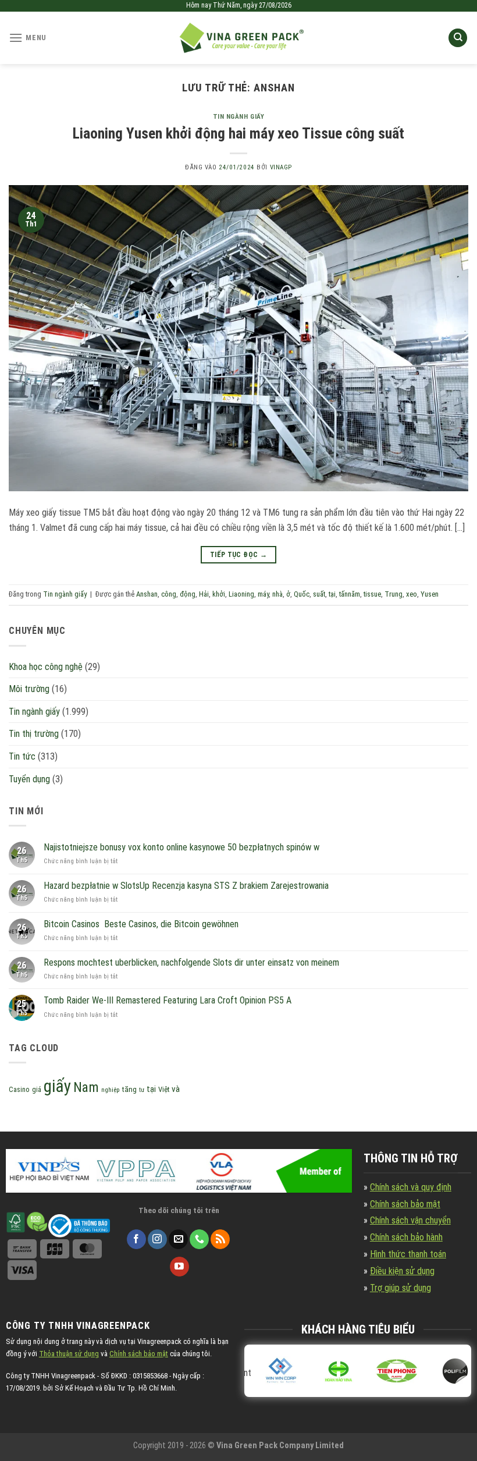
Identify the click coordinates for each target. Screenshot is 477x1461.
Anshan (147, 594)
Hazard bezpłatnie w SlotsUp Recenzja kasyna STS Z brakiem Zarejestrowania (186, 885)
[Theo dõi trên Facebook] (136, 1239)
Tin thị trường (34, 733)
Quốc (301, 594)
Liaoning (241, 594)
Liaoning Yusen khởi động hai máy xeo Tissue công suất (238, 133)
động (187, 594)
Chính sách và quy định (410, 1187)
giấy (57, 1086)
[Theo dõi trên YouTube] (179, 1266)
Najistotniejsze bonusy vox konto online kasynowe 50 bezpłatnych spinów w (181, 847)
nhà (277, 594)
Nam (86, 1087)
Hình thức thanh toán (408, 1254)
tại (332, 594)
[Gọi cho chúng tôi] (199, 1239)
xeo (411, 594)
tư (141, 1090)
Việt (163, 1089)
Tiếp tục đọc (238, 555)
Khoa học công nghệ (46, 666)
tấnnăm (349, 594)
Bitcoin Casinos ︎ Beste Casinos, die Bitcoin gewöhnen (141, 924)
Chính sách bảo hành (406, 1237)
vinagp (281, 167)
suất (319, 594)
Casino (19, 1090)
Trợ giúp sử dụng (400, 1287)
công (168, 594)
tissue (372, 594)
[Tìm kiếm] (457, 38)
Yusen (430, 594)
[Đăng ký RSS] (220, 1239)
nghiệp (110, 1090)
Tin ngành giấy (239, 116)
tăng (129, 1089)
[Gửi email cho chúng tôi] (178, 1239)
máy (263, 594)
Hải (204, 594)
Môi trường (29, 688)
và (176, 1089)
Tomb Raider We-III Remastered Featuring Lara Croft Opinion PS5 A (167, 1000)
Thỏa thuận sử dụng (69, 1353)
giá (36, 1090)
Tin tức (22, 756)
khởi (218, 594)
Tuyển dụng (29, 779)
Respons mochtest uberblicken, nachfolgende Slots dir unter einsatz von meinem (191, 962)
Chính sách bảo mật (405, 1204)
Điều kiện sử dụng (402, 1270)
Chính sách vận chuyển (410, 1220)
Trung (394, 594)
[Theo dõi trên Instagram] (157, 1239)
